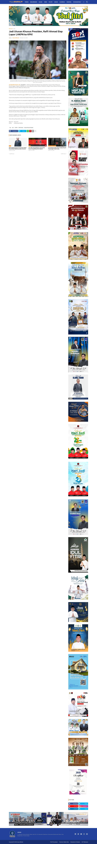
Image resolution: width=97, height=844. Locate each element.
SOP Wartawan (85, 842)
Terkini (26, 2)
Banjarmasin (33, 2)
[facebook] (75, 834)
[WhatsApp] (28, 131)
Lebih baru (12, 153)
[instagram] (84, 834)
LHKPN (16, 127)
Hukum (56, 2)
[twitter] (78, 834)
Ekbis (45, 2)
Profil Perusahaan (54, 842)
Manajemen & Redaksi (75, 842)
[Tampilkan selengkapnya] (35, 131)
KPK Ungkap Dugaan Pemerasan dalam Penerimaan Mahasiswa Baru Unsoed (17, 148)
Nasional (69, 2)
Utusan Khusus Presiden (28, 127)
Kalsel (40, 2)
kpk (14, 28)
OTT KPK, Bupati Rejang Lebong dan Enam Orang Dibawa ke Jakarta (37, 148)
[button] (84, 2)
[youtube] (81, 834)
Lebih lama (63, 153)
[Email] (33, 131)
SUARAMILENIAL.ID (14, 84)
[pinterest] (87, 834)
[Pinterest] (30, 131)
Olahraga (62, 2)
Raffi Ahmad (21, 127)
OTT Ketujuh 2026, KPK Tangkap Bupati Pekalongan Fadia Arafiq (57, 148)
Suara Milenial (20, 842)
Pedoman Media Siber (64, 842)
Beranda (11, 28)
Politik (50, 2)
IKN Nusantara (77, 2)
